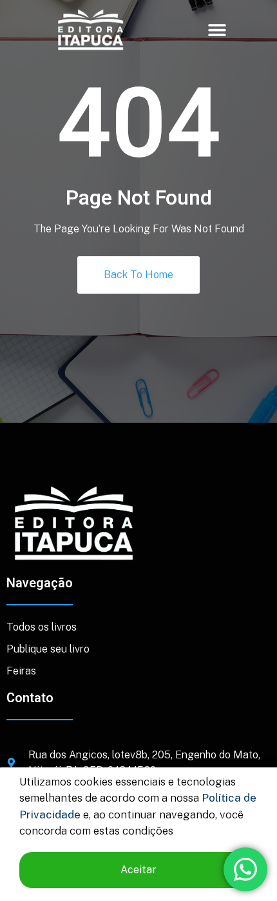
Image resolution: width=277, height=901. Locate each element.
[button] (217, 29)
